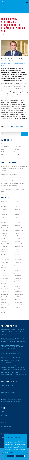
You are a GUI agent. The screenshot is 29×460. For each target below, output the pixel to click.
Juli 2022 (16, 265)
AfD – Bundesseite (6, 389)
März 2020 (3, 299)
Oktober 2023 (4, 246)
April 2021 (3, 286)
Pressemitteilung (5, 146)
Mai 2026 (16, 204)
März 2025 (17, 222)
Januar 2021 (17, 289)
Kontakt (3, 422)
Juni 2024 (3, 236)
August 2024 (4, 233)
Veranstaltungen (18, 152)
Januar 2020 (4, 302)
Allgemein (3, 144)
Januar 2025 (17, 225)
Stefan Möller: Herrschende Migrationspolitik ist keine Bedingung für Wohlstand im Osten (13, 374)
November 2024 (18, 228)
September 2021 (18, 278)
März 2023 (17, 254)
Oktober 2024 (4, 230)
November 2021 (18, 275)
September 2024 (18, 230)
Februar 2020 (17, 299)
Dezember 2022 (5, 259)
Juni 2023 (3, 251)
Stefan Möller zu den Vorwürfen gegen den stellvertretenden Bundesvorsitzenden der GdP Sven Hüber (13, 340)
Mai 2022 (16, 267)
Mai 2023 (16, 251)
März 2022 (17, 270)
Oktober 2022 (4, 262)
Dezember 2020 (5, 291)
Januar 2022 (17, 273)
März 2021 (17, 286)
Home (2, 411)
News (13, 126)
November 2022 (18, 259)
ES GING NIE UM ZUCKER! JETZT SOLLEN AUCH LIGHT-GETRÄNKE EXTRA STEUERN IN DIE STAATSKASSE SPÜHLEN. (14, 168)
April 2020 (17, 296)
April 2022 (3, 270)
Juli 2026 (16, 201)
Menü (26, 2)
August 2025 (4, 217)
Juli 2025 (16, 217)
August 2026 (4, 201)
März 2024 (17, 238)
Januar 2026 (17, 209)
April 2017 (3, 312)
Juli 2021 (16, 281)
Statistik (3, 149)
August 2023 (4, 249)
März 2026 (17, 206)
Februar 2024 (4, 241)
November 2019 (18, 302)
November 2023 (18, 244)
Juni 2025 (3, 220)
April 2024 (3, 238)
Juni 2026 (3, 204)
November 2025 (18, 212)
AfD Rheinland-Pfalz (7, 385)
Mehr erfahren (11, 452)
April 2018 (17, 307)
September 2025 (18, 214)
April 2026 (3, 206)
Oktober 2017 (17, 310)
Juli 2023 (16, 249)
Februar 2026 (4, 209)
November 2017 (5, 310)
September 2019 (5, 304)
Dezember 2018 (18, 304)
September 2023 (18, 246)
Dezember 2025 (5, 212)
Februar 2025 (4, 225)
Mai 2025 (16, 220)
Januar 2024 (17, 241)
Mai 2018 (3, 307)
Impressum (4, 430)
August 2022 (4, 265)
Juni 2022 (3, 267)
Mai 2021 (16, 283)
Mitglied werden (6, 426)
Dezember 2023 (5, 244)
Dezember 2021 (5, 275)
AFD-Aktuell (11, 325)
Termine (16, 149)
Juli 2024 (16, 233)
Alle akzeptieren (10, 456)
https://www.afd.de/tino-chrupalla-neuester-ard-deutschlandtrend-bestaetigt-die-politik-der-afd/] (13, 63)
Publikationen (20, 126)
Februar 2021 (4, 289)
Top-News (3, 152)
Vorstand (4, 415)
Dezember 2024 (5, 228)
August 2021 (4, 281)
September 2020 (18, 294)
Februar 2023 (4, 257)
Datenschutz (5, 433)
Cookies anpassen (20, 456)
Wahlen (3, 157)
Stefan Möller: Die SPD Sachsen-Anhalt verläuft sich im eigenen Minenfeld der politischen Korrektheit (12, 346)
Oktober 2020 (4, 294)
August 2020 (4, 296)
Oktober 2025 (4, 214)
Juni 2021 (3, 283)
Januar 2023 (17, 257)
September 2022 (18, 262)
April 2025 (3, 222)
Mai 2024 (16, 236)
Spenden (3, 441)
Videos (2, 154)
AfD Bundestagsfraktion (8, 392)
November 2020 (18, 291)
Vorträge (16, 154)
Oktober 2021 (4, 278)
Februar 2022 (4, 273)
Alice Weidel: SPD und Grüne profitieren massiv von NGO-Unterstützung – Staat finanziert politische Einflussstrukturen (13, 367)
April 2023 (3, 254)
